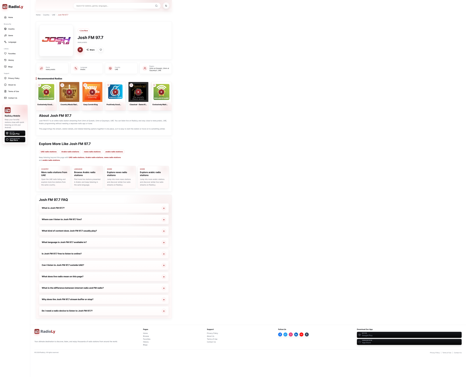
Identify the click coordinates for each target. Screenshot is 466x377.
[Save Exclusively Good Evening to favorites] (39, 85)
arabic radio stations (114, 152)
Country (46, 15)
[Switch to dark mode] (166, 5)
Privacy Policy (212, 333)
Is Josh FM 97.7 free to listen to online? (62, 253)
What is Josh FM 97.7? (53, 208)
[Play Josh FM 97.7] (80, 49)
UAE (53, 15)
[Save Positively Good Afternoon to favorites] (108, 85)
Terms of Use (212, 339)
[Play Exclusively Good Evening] (46, 92)
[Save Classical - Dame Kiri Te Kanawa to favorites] (131, 85)
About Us (210, 336)
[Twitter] (285, 334)
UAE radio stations (49, 152)
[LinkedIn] (296, 334)
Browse (146, 336)
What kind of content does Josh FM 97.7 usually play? (69, 231)
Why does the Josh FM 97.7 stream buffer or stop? (67, 299)
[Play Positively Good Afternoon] (115, 92)
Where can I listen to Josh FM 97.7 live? (62, 219)
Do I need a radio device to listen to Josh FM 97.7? (67, 311)
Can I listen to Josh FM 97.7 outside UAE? (63, 265)
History (146, 342)
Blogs (145, 345)
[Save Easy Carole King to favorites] (85, 85)
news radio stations (92, 152)
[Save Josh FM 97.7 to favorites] (100, 49)
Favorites (146, 339)
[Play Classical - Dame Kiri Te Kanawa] (138, 92)
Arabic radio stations (70, 152)
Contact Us (211, 342)
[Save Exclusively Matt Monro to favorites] (154, 85)
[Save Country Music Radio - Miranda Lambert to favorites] (62, 85)
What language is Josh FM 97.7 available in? (64, 242)
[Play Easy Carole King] (92, 92)
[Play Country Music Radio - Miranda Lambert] (69, 92)
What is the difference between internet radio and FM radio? (73, 288)
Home (38, 15)
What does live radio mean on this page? (62, 276)
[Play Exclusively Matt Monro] (161, 92)
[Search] (156, 6)
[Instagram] (291, 334)
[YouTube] (301, 334)
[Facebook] (280, 334)
